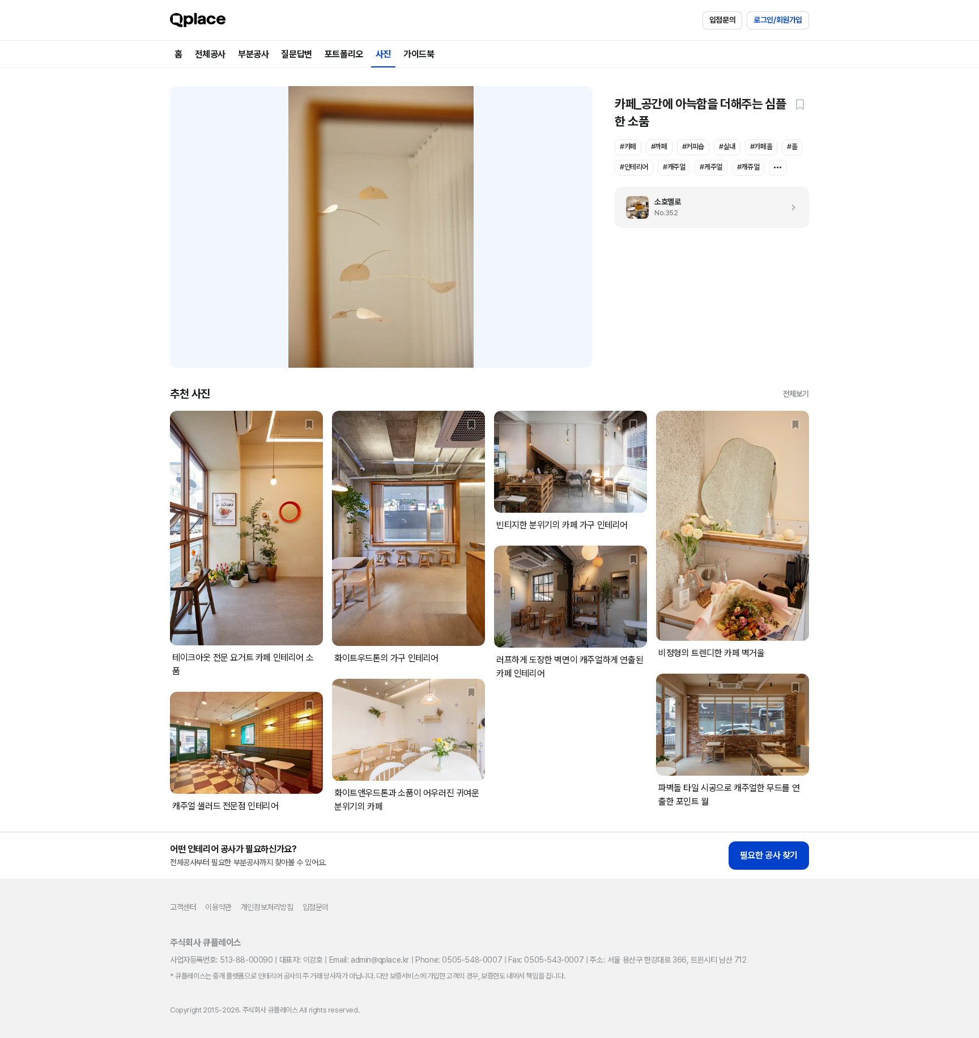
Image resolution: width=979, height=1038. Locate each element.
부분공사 (253, 54)
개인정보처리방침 (267, 907)
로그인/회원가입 (778, 19)
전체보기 (796, 393)
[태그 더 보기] (777, 168)
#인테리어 (634, 167)
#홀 (792, 146)
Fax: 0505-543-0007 (546, 959)
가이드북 (418, 54)
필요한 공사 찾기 (769, 855)
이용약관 (218, 907)
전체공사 (210, 54)
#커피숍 (693, 146)
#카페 (628, 146)
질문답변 (296, 54)
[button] (800, 104)
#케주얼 (711, 167)
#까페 (659, 146)
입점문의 (722, 19)
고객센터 (183, 907)
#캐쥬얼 (748, 167)
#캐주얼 (674, 167)
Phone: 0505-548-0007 (458, 959)
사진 (383, 54)
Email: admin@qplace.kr (369, 959)
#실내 (727, 146)
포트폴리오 (344, 54)
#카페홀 (761, 146)
